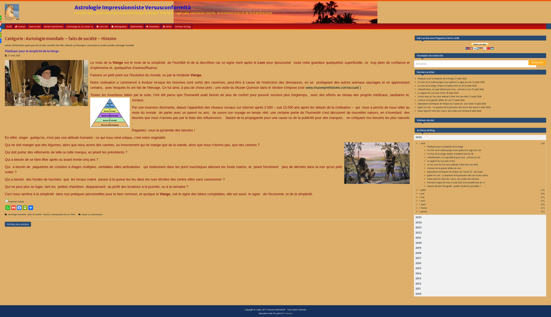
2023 (418, 227)
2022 (418, 232)
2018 (418, 253)
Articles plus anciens (18, 224)
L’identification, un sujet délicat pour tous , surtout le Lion (444, 89)
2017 (418, 258)
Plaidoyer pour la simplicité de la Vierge (32, 51)
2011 (418, 288)
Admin (169, 26)
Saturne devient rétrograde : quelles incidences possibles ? (454, 186)
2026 (418, 137)
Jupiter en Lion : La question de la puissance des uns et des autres (448, 107)
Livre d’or (103, 26)
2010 (418, 293)
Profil (9, 26)
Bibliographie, (120, 26)
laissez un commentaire (92, 214)
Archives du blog (182, 26)
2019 (418, 247)
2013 (418, 278)
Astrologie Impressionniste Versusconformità (133, 7)
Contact (21, 26)
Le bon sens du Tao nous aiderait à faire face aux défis (443, 96)
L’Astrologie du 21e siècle (78, 26)
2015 (418, 268)
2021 (418, 237)
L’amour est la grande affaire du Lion (435, 100)
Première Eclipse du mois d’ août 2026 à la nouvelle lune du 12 (456, 182)
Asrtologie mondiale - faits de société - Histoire (29, 214)
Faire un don (34, 26)
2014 (418, 273)
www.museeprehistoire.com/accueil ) (333, 87)
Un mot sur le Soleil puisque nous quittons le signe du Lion (445, 82)
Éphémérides (137, 26)
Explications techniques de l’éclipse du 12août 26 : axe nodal (445, 103)
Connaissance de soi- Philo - (63, 214)
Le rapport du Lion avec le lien (432, 92)
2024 (418, 222)
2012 (418, 283)
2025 (418, 217)
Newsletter (154, 26)
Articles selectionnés (53, 26)
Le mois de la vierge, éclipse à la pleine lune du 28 (441, 85)
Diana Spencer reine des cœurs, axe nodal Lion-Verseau (443, 110)
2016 (418, 263)
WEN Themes (286, 313)
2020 (418, 242)
